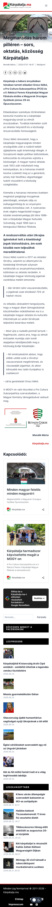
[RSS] (36, 904)
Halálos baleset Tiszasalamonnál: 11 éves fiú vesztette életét (30, 814)
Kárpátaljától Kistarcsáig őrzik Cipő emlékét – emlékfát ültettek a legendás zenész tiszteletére (26, 667)
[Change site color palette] (36, 900)
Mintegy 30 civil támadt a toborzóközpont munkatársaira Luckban (31, 863)
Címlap (19, 899)
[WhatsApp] (20, 73)
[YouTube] (31, 904)
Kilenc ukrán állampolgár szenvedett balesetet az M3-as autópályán (30, 798)
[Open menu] (46, 5)
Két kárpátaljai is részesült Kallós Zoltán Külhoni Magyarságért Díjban (31, 847)
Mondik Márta (9, 64)
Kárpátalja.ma (40, 443)
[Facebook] (5, 73)
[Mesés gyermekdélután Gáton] (8, 684)
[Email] (15, 73)
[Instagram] (42, 899)
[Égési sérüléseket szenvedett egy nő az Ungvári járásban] (8, 734)
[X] (10, 73)
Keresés (41, 617)
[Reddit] (25, 73)
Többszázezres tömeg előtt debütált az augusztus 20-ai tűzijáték (32, 831)
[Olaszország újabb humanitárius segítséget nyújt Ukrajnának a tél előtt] (8, 707)
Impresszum (16, 904)
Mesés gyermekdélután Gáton (21, 694)
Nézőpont (41, 64)
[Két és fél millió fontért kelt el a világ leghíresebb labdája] (8, 762)
